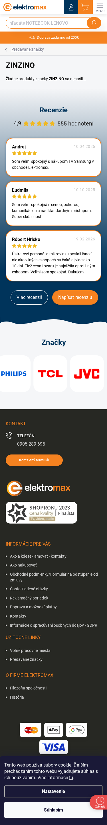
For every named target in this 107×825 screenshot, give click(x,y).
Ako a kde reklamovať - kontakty (38, 556)
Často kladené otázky (29, 589)
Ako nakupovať (23, 565)
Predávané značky (26, 659)
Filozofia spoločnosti (28, 688)
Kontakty (18, 616)
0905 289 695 (31, 444)
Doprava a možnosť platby (33, 607)
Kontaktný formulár (34, 460)
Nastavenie (53, 791)
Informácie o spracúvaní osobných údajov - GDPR (53, 625)
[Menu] (100, 7)
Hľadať (93, 23)
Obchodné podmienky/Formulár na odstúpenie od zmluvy (54, 577)
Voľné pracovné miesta (30, 650)
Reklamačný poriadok (29, 598)
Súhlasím (53, 810)
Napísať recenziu (75, 297)
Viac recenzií (29, 297)
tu (71, 777)
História (17, 697)
